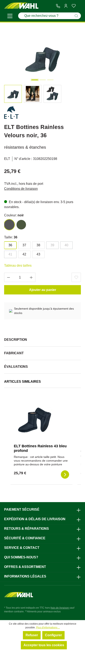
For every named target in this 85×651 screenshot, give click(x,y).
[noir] (9, 224)
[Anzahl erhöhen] (31, 277)
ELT (7, 159)
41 (10, 254)
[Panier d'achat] (79, 6)
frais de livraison (60, 607)
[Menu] (10, 17)
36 (10, 245)
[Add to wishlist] (76, 277)
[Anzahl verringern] (8, 277)
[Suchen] (76, 15)
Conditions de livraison (21, 188)
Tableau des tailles (18, 265)
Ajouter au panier (42, 290)
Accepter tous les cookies (44, 645)
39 (52, 245)
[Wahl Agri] (21, 5)
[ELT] (11, 113)
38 (38, 245)
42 (24, 254)
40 (66, 245)
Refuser (32, 635)
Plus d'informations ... (48, 627)
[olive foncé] (21, 224)
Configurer (53, 635)
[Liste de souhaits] (74, 6)
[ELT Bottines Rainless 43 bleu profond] (34, 420)
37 (24, 245)
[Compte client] (66, 6)
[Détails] (65, 474)
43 (38, 254)
